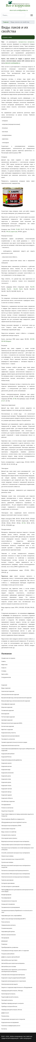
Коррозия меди (5, 769)
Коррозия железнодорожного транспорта (13, 981)
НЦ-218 (32, 287)
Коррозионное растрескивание (10, 736)
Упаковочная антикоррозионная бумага (13, 974)
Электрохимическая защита (9, 984)
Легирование (5, 938)
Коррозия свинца (6, 792)
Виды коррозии (5, 688)
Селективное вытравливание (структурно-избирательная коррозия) (18, 749)
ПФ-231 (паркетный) (11, 231)
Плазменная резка (6, 928)
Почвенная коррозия (7, 710)
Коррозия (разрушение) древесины (11, 760)
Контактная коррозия (7, 726)
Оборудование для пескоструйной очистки (13, 822)
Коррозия (4, 685)
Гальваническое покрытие (9, 901)
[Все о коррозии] (18, 4)
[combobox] (13, 15)
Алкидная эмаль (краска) (8, 835)
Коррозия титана (6, 785)
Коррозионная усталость (8, 732)
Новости (3, 668)
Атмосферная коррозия (8, 704)
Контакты (4, 1029)
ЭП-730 (23, 523)
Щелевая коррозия (6, 720)
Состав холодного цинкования (10, 886)
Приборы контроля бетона (9, 1006)
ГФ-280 (18, 229)
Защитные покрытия (7, 811)
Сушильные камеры (7, 862)
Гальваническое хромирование (10, 907)
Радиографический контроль (9, 997)
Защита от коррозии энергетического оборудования (16, 987)
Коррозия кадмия (6, 795)
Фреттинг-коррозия (7, 729)
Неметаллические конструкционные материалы (15, 877)
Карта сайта (4, 674)
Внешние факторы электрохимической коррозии (15, 701)
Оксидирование (6, 804)
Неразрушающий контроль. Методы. (12, 990)
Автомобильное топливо (8, 966)
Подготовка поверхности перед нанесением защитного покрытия (17, 815)
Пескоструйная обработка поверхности (12, 819)
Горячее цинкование (7, 880)
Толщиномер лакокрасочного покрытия (13, 1019)
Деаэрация (4, 941)
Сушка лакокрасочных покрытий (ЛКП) (12, 859)
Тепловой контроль (7, 1000)
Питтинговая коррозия (8, 717)
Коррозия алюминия (7, 773)
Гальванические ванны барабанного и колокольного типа (16, 911)
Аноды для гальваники (8, 904)
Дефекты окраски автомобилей (10, 957)
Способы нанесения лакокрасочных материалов (15, 853)
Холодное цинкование (7, 883)
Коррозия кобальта (7, 798)
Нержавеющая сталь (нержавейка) (11, 915)
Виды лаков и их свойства (8, 832)
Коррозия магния (6, 766)
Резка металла (5, 922)
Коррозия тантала (6, 788)
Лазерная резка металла (8, 925)
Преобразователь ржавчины (9, 947)
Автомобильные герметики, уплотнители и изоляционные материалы (14, 970)
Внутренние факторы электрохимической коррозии (16, 697)
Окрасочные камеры (7, 856)
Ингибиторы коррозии (8, 801)
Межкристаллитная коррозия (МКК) (11, 723)
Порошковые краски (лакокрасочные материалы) (15, 844)
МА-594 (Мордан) (6, 341)
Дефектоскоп (5, 1013)
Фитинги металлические (8, 934)
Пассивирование (6, 898)
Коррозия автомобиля (7, 753)
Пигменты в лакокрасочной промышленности (15, 870)
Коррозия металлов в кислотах (10, 745)
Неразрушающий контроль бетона (11, 1009)
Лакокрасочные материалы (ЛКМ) (11, 825)
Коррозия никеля (6, 763)
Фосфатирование (6, 894)
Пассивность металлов (8, 739)
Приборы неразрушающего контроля (12, 1003)
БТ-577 (3, 401)
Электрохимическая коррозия (10, 694)
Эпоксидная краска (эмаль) (9, 838)
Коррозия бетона (6, 757)
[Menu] (31, 15)
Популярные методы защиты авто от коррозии (15, 950)
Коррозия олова (6, 779)
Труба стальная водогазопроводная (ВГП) (13, 919)
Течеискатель (5, 1016)
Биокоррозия (5, 713)
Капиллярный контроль (8, 994)
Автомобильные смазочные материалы (13, 963)
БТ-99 (14, 398)
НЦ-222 (9, 289)
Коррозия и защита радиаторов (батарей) (13, 978)
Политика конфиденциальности (10, 1025)
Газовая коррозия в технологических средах (14, 742)
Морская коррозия (6, 707)
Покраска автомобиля (7, 954)
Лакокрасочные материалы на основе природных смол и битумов (17, 848)
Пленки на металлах (7, 808)
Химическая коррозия (7, 691)
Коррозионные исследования (10, 1022)
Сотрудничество (6, 677)
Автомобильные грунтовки (9, 960)
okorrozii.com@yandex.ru (19, 10)
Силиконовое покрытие (8, 828)
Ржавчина (4, 944)
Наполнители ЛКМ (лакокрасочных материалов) (15, 873)
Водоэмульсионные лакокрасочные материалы (15, 841)
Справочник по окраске (8, 658)
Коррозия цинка (6, 776)
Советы (3, 661)
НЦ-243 (16, 289)
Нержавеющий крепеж (8, 931)
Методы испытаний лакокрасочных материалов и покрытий (15, 866)
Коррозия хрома (6, 782)
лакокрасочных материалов (26, 42)
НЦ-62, (21, 289)
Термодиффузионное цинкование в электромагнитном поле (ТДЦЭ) (17, 890)
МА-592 (32, 339)
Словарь (3, 671)
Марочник (4, 664)
